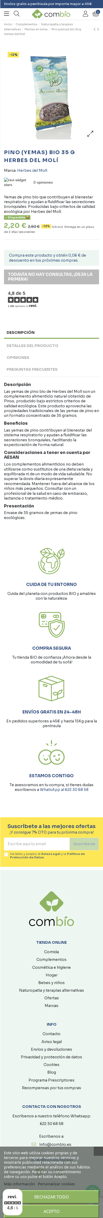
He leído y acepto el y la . (47, 855)
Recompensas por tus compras (51, 1087)
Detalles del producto (32, 345)
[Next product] (98, 29)
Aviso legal (51, 1041)
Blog (51, 1072)
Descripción (21, 332)
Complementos (51, 959)
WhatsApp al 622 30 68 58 (64, 789)
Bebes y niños (51, 982)
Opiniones (18, 357)
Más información (19, 1183)
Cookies (51, 1064)
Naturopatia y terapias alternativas (51, 990)
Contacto (51, 1033)
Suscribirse (84, 844)
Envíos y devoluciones (51, 1049)
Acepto (52, 1211)
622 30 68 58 (51, 1123)
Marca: (10, 170)
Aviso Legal (50, 854)
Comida (51, 952)
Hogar (52, 975)
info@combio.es (55, 1144)
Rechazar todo (51, 1197)
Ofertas (51, 998)
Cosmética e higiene (51, 967)
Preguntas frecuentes (32, 369)
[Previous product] (95, 29)
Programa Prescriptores (51, 1080)
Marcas (51, 1005)
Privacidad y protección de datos (51, 1057)
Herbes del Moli (32, 170)
